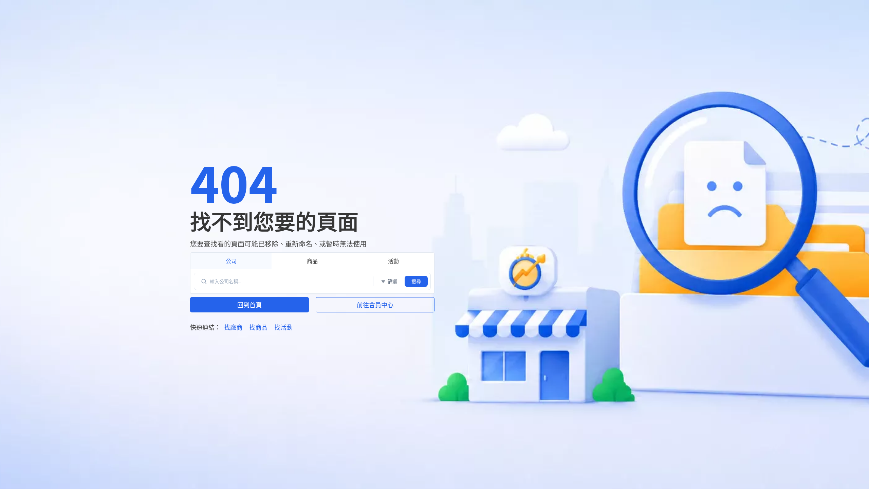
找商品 (258, 327)
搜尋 (416, 281)
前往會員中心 (375, 304)
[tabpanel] (312, 281)
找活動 (283, 327)
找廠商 (233, 327)
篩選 (392, 281)
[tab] (231, 261)
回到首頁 (249, 304)
